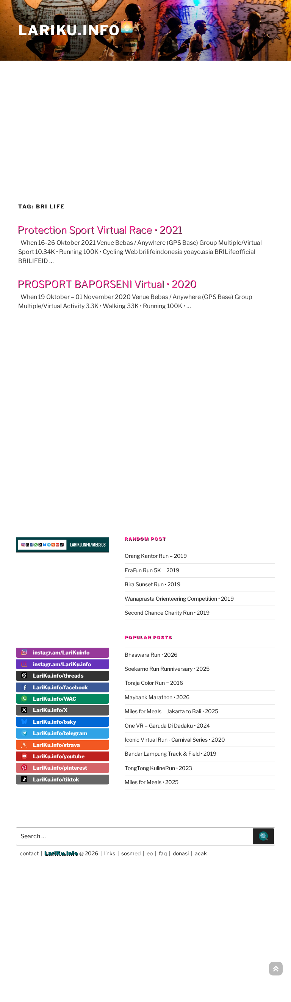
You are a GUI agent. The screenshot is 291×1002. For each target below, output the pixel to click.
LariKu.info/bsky (54, 722)
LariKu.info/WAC (54, 698)
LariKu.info (61, 853)
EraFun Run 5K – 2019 (152, 570)
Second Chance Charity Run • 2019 (167, 612)
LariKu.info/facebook (60, 687)
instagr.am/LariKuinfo (61, 652)
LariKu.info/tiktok (56, 779)
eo (150, 853)
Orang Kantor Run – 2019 (156, 556)
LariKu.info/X (50, 710)
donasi (181, 853)
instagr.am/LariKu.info (62, 664)
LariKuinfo (76, 30)
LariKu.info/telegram (60, 733)
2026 (91, 853)
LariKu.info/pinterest (60, 767)
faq (163, 853)
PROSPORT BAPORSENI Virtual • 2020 (107, 284)
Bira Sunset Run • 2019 (152, 584)
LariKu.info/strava (56, 745)
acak (201, 853)
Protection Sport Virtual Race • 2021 (99, 230)
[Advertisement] (145, 115)
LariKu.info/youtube (58, 756)
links (109, 853)
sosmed (131, 853)
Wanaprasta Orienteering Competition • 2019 (179, 598)
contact (29, 853)
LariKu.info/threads (58, 675)
